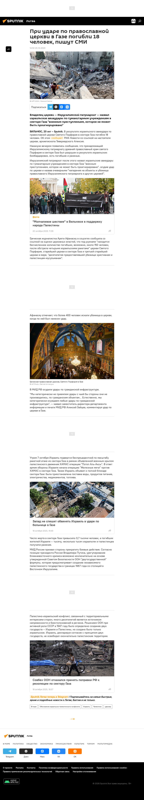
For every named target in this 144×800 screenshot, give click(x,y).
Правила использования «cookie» (112, 767)
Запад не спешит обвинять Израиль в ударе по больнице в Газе (66, 523)
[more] (110, 231)
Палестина (97, 707)
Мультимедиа (104, 743)
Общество (31, 743)
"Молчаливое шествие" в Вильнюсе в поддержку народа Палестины (67, 223)
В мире (33, 707)
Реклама (19, 767)
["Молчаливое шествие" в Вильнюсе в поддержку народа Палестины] (72, 196)
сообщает (57, 138)
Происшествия (64, 743)
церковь (108, 707)
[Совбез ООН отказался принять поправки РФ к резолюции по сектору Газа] (72, 658)
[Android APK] (11, 782)
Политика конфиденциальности (53, 767)
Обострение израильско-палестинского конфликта (60, 707)
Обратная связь (62, 771)
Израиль (86, 707)
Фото (36, 217)
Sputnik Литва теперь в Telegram (49, 696)
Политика (18, 743)
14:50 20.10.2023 (37, 48)
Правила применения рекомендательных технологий (27, 771)
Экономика (46, 743)
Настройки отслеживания (84, 771)
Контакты (31, 767)
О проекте (7, 767)
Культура (79, 743)
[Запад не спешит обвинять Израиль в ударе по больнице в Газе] (72, 500)
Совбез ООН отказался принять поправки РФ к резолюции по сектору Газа (66, 681)
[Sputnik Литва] (13, 23)
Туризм (91, 743)
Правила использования (82, 767)
